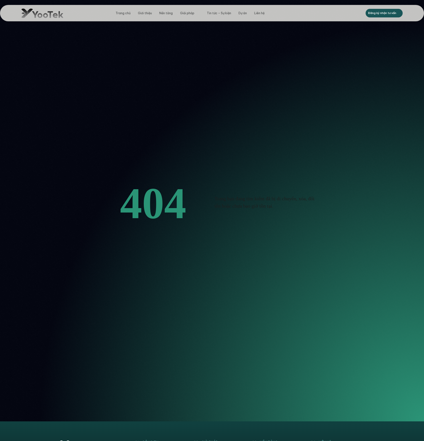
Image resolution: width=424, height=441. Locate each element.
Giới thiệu (145, 13)
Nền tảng (166, 13)
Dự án (242, 13)
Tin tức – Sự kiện (219, 13)
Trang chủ (123, 13)
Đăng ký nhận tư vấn (382, 13)
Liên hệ (259, 13)
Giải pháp (187, 13)
